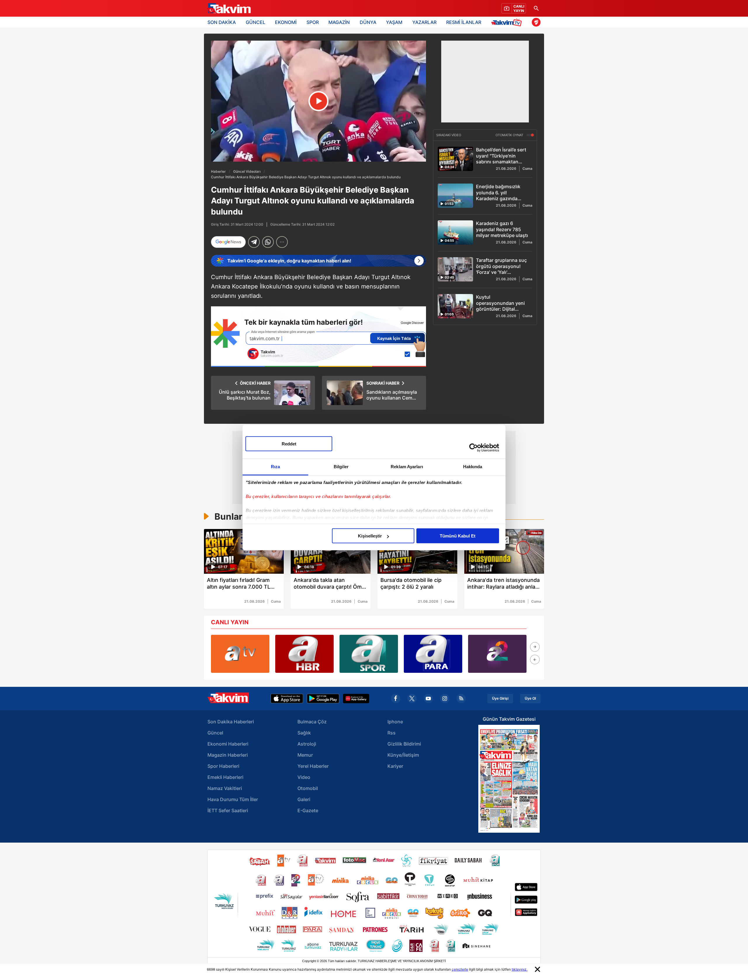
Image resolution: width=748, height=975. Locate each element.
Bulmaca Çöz (312, 722)
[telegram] (254, 242)
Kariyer (395, 766)
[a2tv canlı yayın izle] (497, 654)
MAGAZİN (339, 22)
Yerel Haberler (313, 766)
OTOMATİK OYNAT (510, 135)
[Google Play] (323, 698)
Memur (305, 755)
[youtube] (428, 698)
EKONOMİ (286, 22)
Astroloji (306, 744)
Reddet (289, 443)
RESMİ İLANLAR (463, 22)
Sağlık (304, 733)
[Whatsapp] (268, 242)
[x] (412, 698)
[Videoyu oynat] (319, 101)
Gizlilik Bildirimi (404, 744)
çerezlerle (460, 969)
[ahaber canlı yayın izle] (304, 654)
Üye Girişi (500, 698)
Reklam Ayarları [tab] (407, 466)
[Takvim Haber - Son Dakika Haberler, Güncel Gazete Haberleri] (229, 8)
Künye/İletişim (403, 755)
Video (303, 777)
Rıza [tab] (275, 466)
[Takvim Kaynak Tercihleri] (318, 336)
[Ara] (536, 8)
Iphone (395, 722)
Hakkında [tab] (472, 466)
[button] (535, 647)
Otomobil (307, 788)
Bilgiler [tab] (341, 466)
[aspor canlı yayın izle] (369, 654)
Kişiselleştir (370, 535)
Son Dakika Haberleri (230, 722)
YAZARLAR (424, 22)
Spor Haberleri (223, 766)
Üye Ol (530, 698)
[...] (282, 242)
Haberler (218, 171)
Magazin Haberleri (227, 755)
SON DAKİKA (221, 22)
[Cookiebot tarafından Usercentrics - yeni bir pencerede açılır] (473, 447)
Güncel (215, 733)
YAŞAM (394, 22)
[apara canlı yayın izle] (433, 654)
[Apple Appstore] (287, 698)
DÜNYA (368, 22)
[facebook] (395, 698)
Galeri (303, 799)
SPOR (313, 22)
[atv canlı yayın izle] (240, 654)
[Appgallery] (356, 698)
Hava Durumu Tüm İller (232, 799)
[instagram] (444, 698)
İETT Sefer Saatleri (227, 810)
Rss (391, 733)
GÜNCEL (255, 22)
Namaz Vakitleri (224, 788)
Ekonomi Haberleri (227, 744)
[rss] (461, 698)
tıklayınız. (519, 969)
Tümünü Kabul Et (457, 535)
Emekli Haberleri (225, 777)
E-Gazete (307, 810)
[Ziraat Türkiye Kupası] (536, 22)
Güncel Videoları (247, 171)
